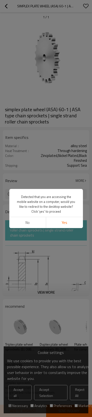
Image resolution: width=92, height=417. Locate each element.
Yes (64, 222)
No (28, 222)
